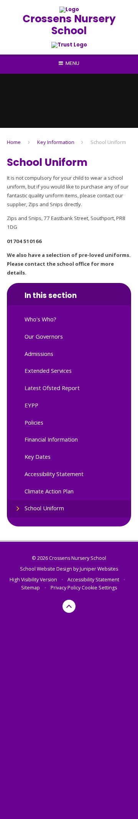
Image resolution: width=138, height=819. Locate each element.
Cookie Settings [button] (99, 587)
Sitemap (30, 587)
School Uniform (108, 142)
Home (14, 142)
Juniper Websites (99, 569)
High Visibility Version (33, 579)
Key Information (55, 142)
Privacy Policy (65, 587)
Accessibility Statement (93, 579)
